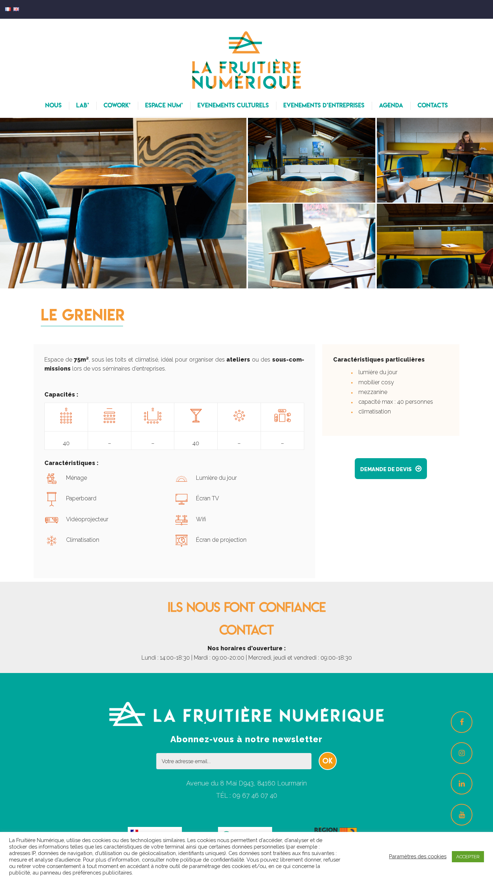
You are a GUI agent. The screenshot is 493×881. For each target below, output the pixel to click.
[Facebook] (461, 722)
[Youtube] (461, 814)
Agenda (391, 105)
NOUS (53, 105)
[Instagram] (461, 753)
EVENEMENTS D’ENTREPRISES (324, 105)
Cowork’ (117, 105)
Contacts (433, 105)
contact (246, 630)
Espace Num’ (164, 105)
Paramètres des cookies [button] (417, 856)
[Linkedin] (461, 783)
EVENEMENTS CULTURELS (233, 105)
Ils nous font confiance (247, 607)
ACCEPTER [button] (468, 856)
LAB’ (82, 105)
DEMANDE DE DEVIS (391, 468)
